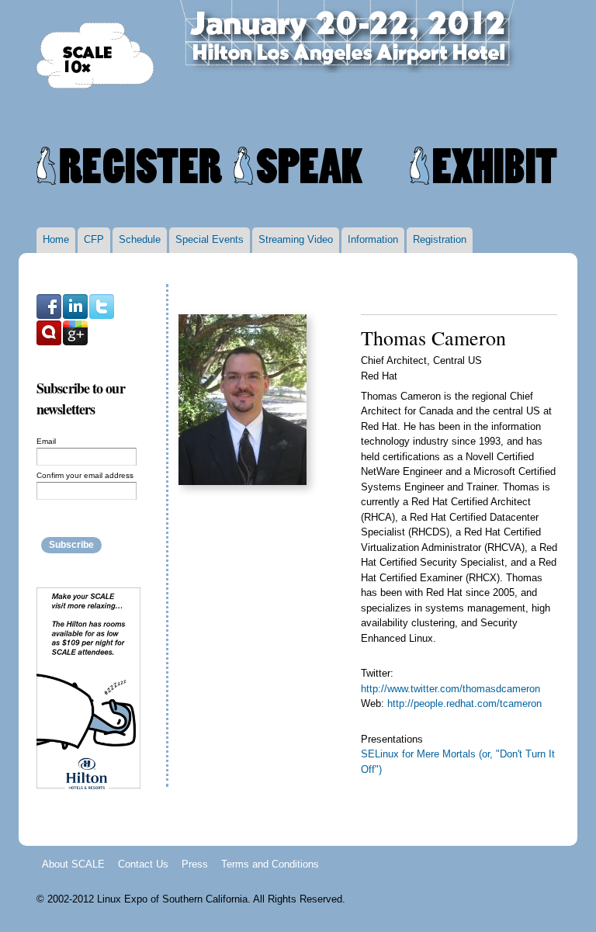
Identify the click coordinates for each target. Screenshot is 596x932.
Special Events (209, 239)
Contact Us (143, 863)
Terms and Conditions (270, 863)
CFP (94, 239)
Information (373, 239)
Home (56, 239)
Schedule (140, 239)
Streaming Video (295, 239)
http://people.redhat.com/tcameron (464, 703)
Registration (439, 239)
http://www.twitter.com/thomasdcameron (450, 689)
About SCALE (73, 863)
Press (195, 863)
